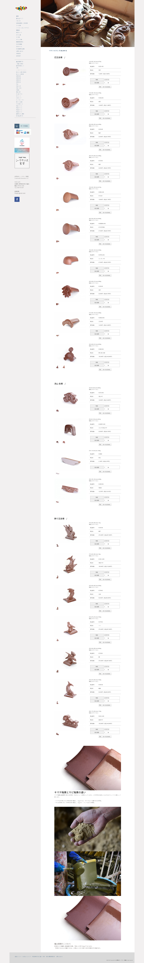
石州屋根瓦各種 (20, 49)
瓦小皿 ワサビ (19, 94)
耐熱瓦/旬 (18, 82)
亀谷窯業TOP (19, 61)
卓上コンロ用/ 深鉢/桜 (21, 72)
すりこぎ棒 (19, 39)
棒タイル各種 (19, 102)
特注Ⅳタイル (19, 111)
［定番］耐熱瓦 (19, 63)
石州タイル (19, 46)
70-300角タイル (19, 104)
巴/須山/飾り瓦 (19, 115)
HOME (51, 50)
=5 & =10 (18, 21)
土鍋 (17, 67)
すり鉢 (18, 37)
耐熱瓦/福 (18, 78)
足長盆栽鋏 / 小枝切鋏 (22, 23)
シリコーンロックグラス (22, 28)
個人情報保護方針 (50, 956)
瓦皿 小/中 (18, 86)
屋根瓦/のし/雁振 (20, 113)
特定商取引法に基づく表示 (38, 956)
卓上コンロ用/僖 (20, 74)
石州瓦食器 (19, 44)
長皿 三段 (18, 92)
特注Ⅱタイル (19, 107)
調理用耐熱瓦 (19, 42)
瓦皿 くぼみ (18, 88)
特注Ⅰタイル (19, 106)
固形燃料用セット (20, 65)
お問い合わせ (19, 51)
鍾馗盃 (18, 30)
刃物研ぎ (18, 53)
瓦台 (17, 84)
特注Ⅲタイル (19, 109)
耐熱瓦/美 (18, 76)
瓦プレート (18, 96)
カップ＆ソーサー (20, 100)
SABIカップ (18, 98)
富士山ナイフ (19, 18)
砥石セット (19, 32)
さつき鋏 (18, 25)
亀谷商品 (56, 50)
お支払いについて (26, 956)
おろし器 (18, 35)
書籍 (17, 16)
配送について (18, 956)
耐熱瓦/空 (18, 80)
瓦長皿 (17, 90)
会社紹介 (18, 56)
